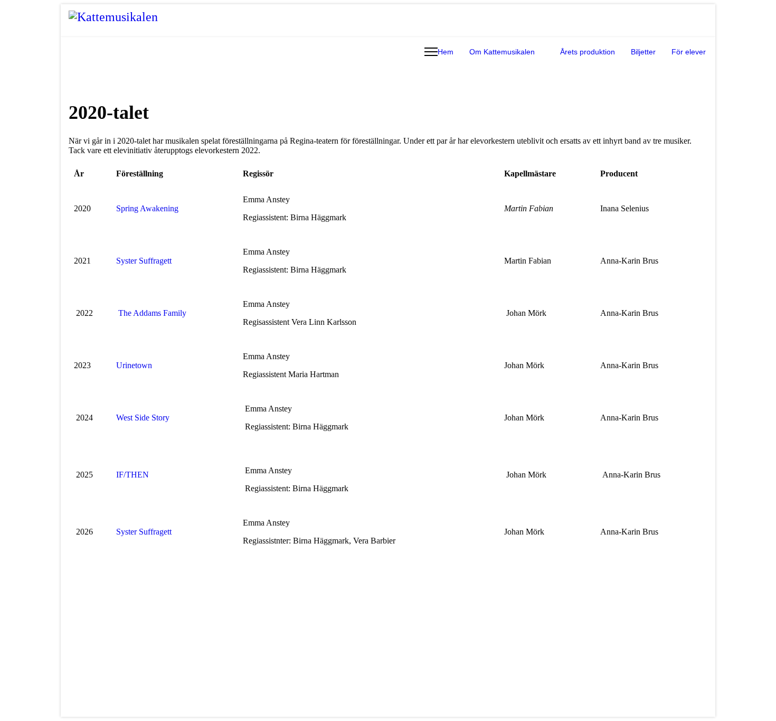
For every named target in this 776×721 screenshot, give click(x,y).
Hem (445, 52)
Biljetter (643, 52)
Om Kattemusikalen (502, 52)
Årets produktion (587, 52)
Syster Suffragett (144, 260)
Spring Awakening (147, 208)
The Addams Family (152, 312)
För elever (688, 52)
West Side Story (142, 417)
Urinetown (134, 365)
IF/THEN (132, 474)
